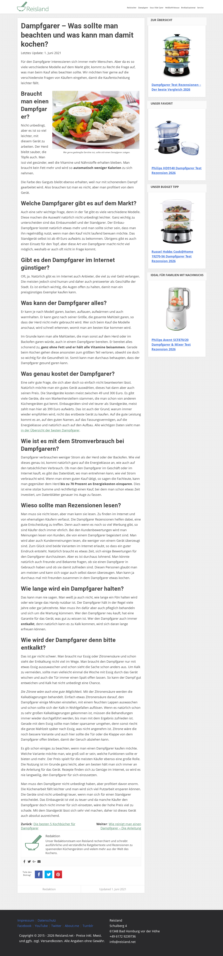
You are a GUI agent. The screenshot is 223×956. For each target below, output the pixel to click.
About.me (72, 926)
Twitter (56, 926)
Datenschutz (47, 920)
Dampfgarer (143, 8)
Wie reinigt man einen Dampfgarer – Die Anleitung (121, 826)
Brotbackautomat (188, 8)
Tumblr (88, 926)
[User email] (39, 861)
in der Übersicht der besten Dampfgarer (50, 430)
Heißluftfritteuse (172, 8)
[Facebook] (24, 861)
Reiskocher (131, 8)
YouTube (41, 926)
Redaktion (49, 889)
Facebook (24, 926)
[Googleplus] (34, 861)
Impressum (25, 920)
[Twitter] (29, 861)
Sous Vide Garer (156, 8)
